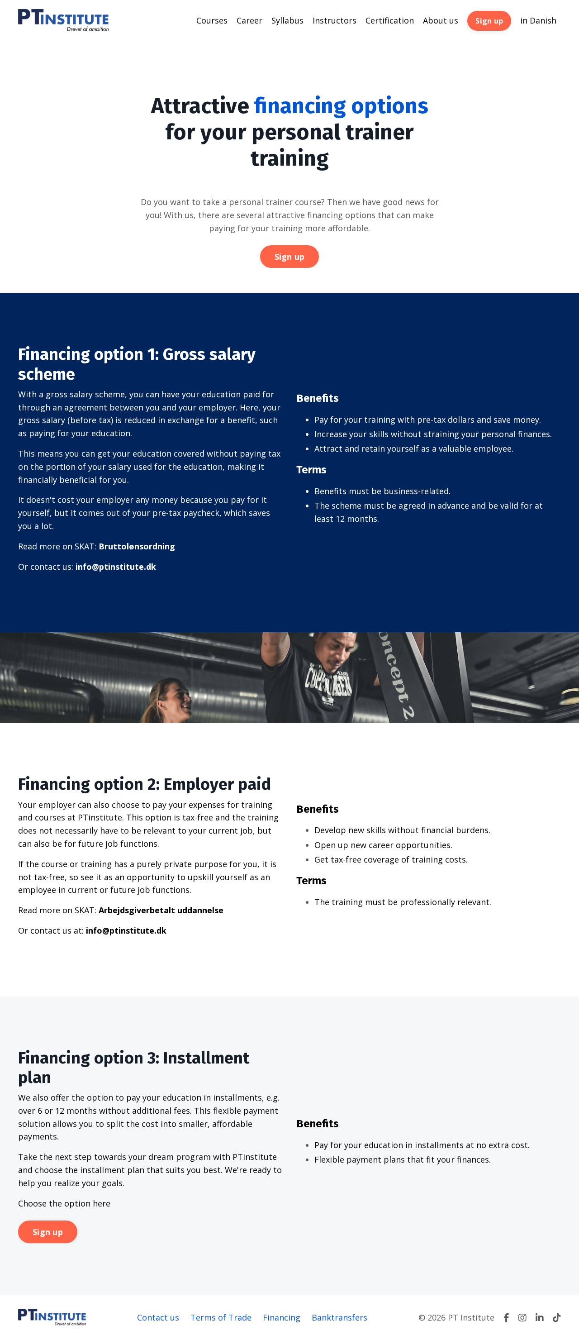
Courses (212, 20)
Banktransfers (339, 1317)
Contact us (158, 1317)
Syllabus (287, 20)
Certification (389, 20)
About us (440, 20)
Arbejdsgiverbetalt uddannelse (161, 910)
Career (249, 20)
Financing (281, 1317)
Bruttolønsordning (137, 546)
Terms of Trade (221, 1317)
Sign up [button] (489, 21)
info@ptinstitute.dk (116, 566)
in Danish (538, 20)
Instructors (334, 20)
